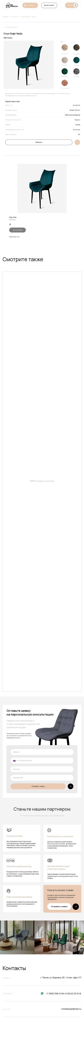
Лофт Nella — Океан (29, 17)
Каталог (31, 5)
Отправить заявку (38, 786)
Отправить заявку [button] (59, 906)
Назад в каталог (12, 27)
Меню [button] (69, 5)
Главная (6, 17)
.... (5, 27)
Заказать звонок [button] (49, 5)
